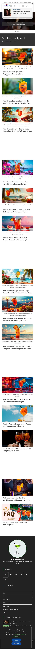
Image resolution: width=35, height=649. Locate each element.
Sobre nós (6, 606)
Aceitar (16, 640)
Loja (4, 593)
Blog (4, 596)
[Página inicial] (2, 41)
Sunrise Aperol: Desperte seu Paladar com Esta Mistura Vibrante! (17, 425)
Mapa (4, 612)
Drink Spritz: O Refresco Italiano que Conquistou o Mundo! (17, 449)
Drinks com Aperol (10, 41)
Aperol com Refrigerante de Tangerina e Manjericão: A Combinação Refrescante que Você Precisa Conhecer (16, 75)
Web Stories (6, 599)
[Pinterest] (21, 574)
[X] (5, 574)
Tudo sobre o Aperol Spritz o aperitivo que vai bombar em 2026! (16, 499)
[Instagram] (16, 574)
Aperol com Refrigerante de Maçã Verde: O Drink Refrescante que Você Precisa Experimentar (17, 293)
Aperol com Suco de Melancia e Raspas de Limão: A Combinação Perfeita (15, 240)
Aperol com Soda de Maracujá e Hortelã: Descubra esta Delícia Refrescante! (15, 184)
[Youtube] (26, 574)
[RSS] (5, 579)
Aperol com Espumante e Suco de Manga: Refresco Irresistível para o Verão (16, 103)
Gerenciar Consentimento (10, 609)
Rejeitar (16, 643)
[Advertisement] (17, 147)
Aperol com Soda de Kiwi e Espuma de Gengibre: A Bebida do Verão (16, 211)
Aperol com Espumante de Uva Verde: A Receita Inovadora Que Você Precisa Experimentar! (17, 321)
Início (4, 590)
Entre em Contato (8, 603)
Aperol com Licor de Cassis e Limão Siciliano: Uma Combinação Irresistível (16, 401)
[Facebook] (10, 574)
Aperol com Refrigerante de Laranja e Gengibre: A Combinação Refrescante (17, 347)
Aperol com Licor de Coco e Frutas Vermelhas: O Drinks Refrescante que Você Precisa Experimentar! (17, 131)
